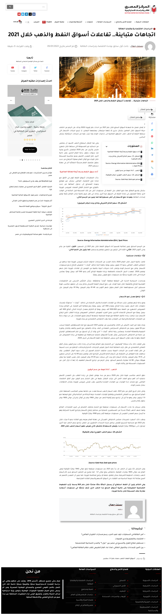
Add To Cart (30, 150)
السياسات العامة (87, 569)
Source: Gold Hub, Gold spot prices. (127, 179)
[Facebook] (33, 14)
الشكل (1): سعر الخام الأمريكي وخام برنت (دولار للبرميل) (125, 157)
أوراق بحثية (30, 122)
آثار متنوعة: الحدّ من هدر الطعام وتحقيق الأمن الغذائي (32, 201)
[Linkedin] (26, 14)
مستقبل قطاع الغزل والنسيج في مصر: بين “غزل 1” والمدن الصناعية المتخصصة (109, 543)
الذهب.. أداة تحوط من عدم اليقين (127, 171)
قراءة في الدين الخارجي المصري (40, 220)
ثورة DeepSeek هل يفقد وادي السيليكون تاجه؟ (35, 181)
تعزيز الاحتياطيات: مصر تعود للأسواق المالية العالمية (32, 195)
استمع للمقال (145, 110)
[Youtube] (19, 14)
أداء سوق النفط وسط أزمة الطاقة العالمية (124, 152)
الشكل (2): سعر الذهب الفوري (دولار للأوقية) (123, 175)
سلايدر (105, 559)
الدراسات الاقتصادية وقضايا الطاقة (135, 29)
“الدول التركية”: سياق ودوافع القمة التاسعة (35, 206)
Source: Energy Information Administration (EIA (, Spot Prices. (124, 165)
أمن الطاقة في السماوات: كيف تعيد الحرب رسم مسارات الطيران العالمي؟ (112, 535)
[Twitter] (35, 69)
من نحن (32, 572)
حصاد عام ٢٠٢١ (114, 559)
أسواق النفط (130, 559)
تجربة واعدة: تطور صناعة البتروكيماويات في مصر (33, 234)
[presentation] (11, 100)
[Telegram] (22, 14)
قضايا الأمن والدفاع (119, 569)
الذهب (122, 559)
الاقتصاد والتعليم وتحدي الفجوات (129, 539)
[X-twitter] (30, 14)
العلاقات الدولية (153, 569)
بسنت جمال (136, 46)
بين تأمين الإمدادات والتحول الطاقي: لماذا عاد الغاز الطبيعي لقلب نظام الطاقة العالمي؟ (107, 548)
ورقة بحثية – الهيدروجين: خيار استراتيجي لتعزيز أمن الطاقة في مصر (30, 131)
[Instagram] (24, 69)
